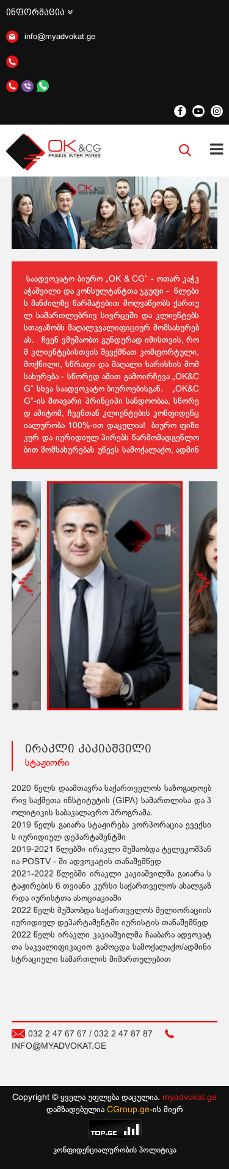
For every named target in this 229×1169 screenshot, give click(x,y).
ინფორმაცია (36, 12)
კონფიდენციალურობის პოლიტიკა (114, 1150)
